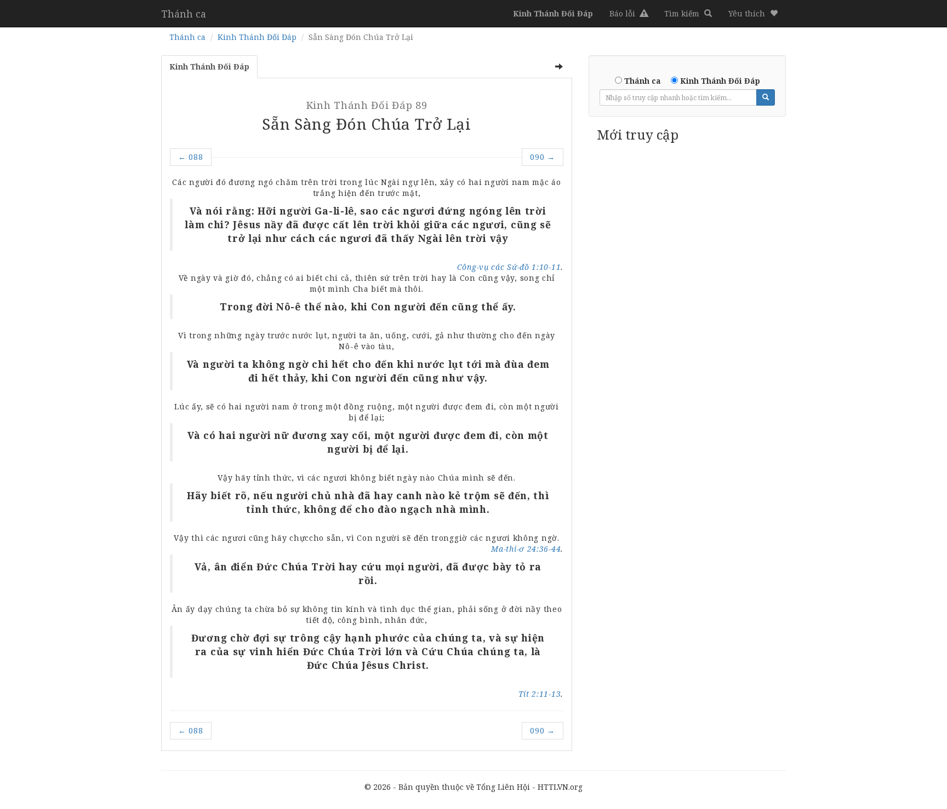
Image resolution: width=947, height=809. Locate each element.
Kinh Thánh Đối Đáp (257, 37)
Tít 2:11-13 (539, 694)
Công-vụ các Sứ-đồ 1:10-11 (509, 267)
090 (542, 157)
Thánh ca (183, 13)
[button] (753, 13)
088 (190, 157)
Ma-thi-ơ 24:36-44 (526, 549)
